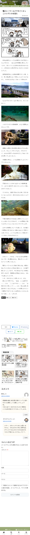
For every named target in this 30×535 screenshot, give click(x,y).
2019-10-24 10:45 (7, 421)
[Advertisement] (15, 311)
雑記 (4, 297)
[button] (26, 338)
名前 (2, 468)
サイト (3, 479)
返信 (26, 415)
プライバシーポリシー (23, 529)
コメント (4, 450)
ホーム (8, 529)
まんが (9, 297)
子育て (15, 297)
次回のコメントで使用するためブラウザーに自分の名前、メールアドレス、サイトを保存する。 (14, 487)
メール (3, 473)
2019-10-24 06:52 (5, 396)
